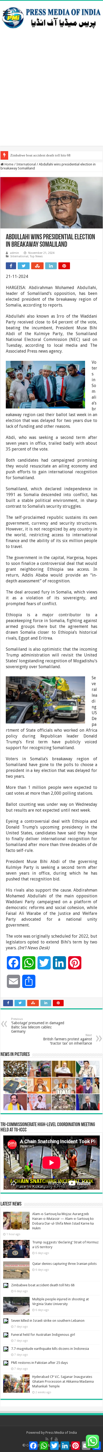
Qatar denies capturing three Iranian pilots (64, 1264)
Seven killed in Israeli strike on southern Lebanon (48, 1321)
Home (8, 164)
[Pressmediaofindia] (51, 16)
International (26, 164)
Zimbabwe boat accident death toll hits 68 (40, 155)
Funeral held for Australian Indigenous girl (43, 1335)
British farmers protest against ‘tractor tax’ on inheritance (67, 1039)
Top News (36, 256)
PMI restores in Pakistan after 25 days (39, 1363)
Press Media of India (61, 1433)
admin (14, 253)
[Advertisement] (51, 94)
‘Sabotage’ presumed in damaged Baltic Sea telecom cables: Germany (37, 1025)
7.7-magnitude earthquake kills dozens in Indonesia (50, 1349)
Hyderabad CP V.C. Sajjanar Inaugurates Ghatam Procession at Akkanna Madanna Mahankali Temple (63, 1381)
